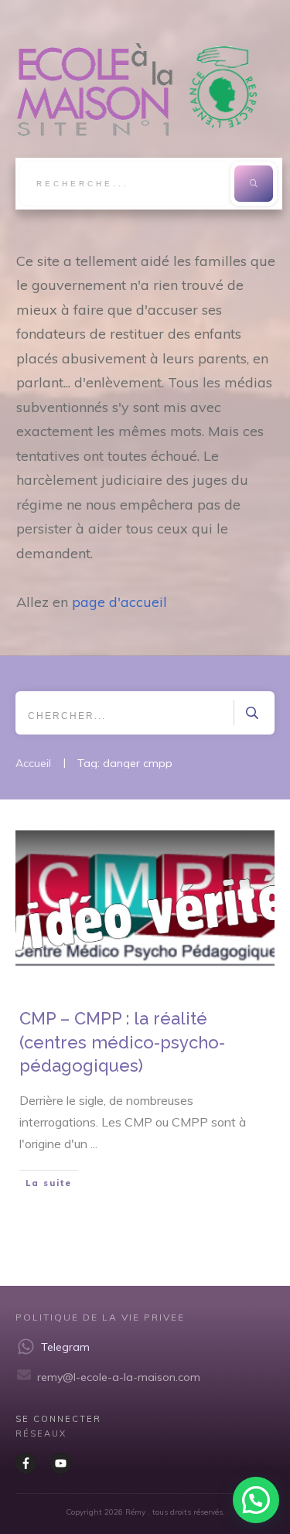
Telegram (65, 1347)
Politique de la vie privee (100, 1317)
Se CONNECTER (58, 1418)
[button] (256, 1500)
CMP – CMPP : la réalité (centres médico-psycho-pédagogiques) (122, 1042)
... (93, 1143)
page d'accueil (119, 602)
